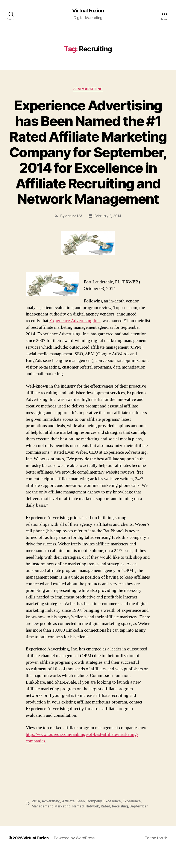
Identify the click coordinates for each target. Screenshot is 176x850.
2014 (36, 801)
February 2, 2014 (107, 216)
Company (94, 801)
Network (92, 806)
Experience (132, 801)
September (139, 806)
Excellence (112, 801)
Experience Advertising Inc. (74, 321)
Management (42, 806)
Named (78, 806)
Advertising (51, 801)
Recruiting (120, 806)
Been (80, 801)
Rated (105, 806)
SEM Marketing (88, 89)
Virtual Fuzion (88, 10)
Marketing (63, 806)
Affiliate (68, 801)
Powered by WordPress (74, 838)
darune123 (73, 216)
